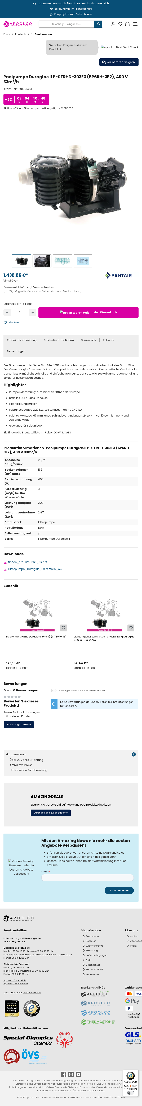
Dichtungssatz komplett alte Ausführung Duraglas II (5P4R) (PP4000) (104, 638)
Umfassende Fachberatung (28, 770)
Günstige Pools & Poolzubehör (51, 812)
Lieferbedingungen (96, 955)
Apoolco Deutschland (15, 983)
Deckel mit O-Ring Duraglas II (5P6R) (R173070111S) (36, 636)
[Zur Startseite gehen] (17, 24)
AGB (88, 960)
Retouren (91, 941)
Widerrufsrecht (94, 945)
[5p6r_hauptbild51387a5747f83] (72, 183)
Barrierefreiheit (94, 969)
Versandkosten (83, 1080)
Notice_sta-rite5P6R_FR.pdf (27, 562)
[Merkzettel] (119, 24)
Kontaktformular (32, 992)
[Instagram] (71, 1074)
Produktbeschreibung (22, 340)
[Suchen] (98, 24)
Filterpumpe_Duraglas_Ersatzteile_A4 (35, 569)
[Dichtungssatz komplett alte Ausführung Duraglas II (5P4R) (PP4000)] (105, 615)
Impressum (92, 974)
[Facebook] (63, 1074)
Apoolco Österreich (14, 980)
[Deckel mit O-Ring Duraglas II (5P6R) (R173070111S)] (37, 615)
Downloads (88, 340)
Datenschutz (93, 964)
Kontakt (134, 936)
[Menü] (135, 24)
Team (133, 945)
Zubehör (108, 340)
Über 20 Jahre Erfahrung (26, 760)
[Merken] (63, 628)
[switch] (130, 1093)
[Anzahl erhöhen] (32, 312)
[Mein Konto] (112, 24)
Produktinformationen (59, 340)
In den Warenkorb (103, 312)
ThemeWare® (117, 1097)
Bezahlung (92, 950)
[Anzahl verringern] (7, 312)
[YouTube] (78, 1074)
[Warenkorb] (127, 24)
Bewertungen (16, 351)
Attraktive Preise (21, 765)
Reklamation (93, 936)
